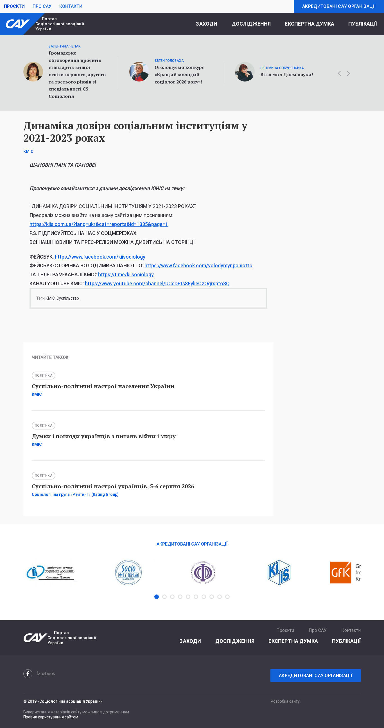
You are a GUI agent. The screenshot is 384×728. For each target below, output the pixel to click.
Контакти (70, 6)
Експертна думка (309, 24)
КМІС (50, 298)
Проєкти (14, 6)
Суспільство (68, 298)
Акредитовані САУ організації (339, 6)
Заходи (206, 24)
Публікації (362, 24)
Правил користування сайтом (50, 717)
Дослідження (251, 24)
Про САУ (42, 6)
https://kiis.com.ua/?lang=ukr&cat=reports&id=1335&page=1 (99, 224)
